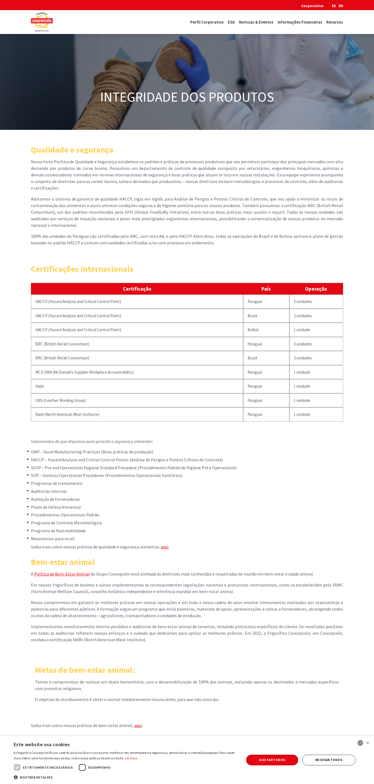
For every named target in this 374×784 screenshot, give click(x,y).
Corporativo (312, 5)
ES (334, 5)
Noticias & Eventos (256, 22)
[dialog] (187, 760)
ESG (231, 22)
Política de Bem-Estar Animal (62, 574)
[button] (125, 777)
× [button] (368, 743)
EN (341, 5)
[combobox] (360, 743)
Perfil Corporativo (207, 22)
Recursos (334, 22)
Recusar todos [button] (328, 760)
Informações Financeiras (300, 22)
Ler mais (131, 758)
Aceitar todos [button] (272, 760)
